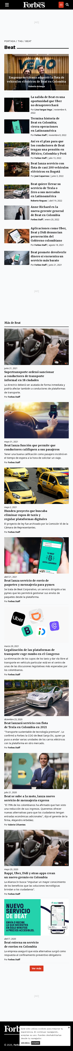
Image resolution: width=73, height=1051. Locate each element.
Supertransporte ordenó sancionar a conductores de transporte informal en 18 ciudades (29, 376)
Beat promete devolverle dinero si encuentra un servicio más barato (48, 256)
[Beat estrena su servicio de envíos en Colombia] (36, 917)
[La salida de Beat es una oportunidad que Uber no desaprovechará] (16, 105)
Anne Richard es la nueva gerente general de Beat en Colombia (47, 211)
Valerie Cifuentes (16, 824)
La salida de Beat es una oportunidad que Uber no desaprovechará (48, 101)
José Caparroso (41, 176)
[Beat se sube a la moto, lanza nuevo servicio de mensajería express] (36, 771)
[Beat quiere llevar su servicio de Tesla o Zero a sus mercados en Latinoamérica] (16, 192)
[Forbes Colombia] (34, 4)
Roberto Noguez (39, 200)
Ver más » (25, 1043)
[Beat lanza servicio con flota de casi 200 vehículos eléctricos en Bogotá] (16, 169)
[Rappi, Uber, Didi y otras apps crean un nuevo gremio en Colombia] (36, 848)
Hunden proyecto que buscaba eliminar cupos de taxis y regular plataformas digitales (25, 515)
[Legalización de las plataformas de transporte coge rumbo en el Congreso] (36, 625)
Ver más (36, 968)
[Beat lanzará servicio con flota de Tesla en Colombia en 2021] (36, 698)
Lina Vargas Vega (43, 109)
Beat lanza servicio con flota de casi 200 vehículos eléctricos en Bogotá (50, 167)
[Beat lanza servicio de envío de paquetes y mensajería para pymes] (36, 555)
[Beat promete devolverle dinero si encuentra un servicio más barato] (16, 258)
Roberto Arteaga (36, 86)
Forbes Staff (40, 135)
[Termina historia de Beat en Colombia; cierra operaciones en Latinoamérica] (16, 126)
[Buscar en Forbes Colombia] (67, 4)
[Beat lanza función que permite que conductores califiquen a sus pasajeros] (36, 420)
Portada (9, 41)
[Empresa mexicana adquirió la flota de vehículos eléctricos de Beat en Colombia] (36, 72)
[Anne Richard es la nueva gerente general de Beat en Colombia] (16, 213)
